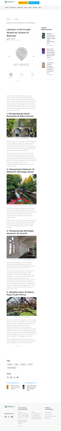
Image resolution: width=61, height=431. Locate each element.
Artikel (30, 7)
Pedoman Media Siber (50, 416)
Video (39, 7)
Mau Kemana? (34, 3)
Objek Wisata (13, 7)
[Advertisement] (34, 88)
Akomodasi (20, 7)
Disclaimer (47, 418)
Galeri (25, 7)
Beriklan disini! (23, 3)
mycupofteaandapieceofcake (28, 259)
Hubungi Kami (48, 414)
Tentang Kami (48, 412)
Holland (26, 138)
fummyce (31, 205)
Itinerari (35, 7)
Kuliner (7, 7)
